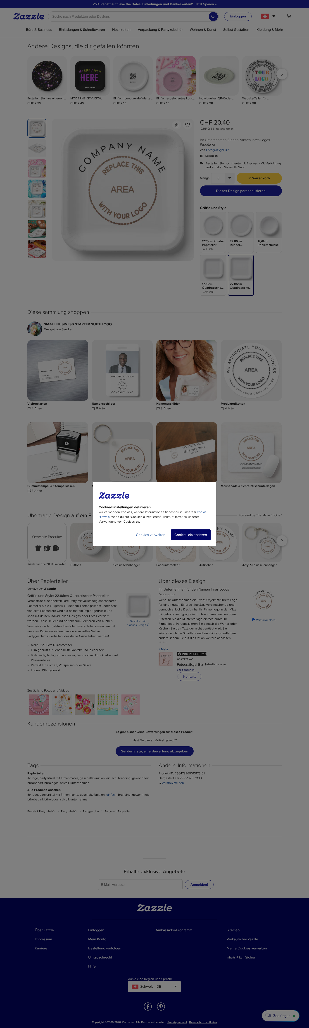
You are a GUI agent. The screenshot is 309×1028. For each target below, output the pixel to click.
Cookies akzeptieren (190, 535)
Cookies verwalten (150, 535)
